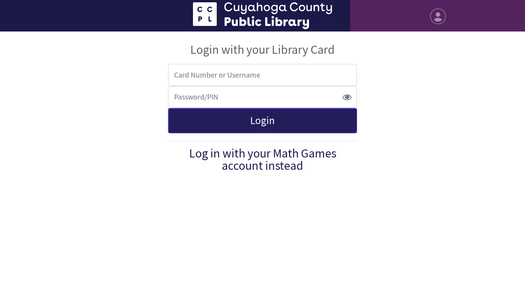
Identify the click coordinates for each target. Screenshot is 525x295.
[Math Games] (262, 15)
